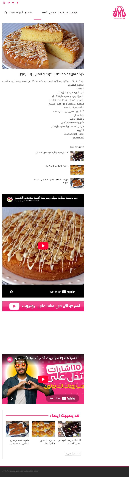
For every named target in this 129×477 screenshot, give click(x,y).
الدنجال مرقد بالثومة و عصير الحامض (52, 152)
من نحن (124, 2)
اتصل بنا (106, 2)
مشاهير (29, 12)
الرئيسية (73, 12)
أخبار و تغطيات (16, 12)
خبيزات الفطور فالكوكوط (57, 166)
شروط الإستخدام (96, 2)
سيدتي (52, 12)
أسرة (44, 12)
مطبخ (37, 12)
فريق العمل (115, 2)
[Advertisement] (103, 70)
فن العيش (63, 12)
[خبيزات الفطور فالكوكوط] (77, 170)
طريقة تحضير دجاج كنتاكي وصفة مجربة (51, 181)
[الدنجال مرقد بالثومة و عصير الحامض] (77, 156)
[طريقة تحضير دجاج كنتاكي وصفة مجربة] (77, 183)
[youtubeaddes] (43, 306)
